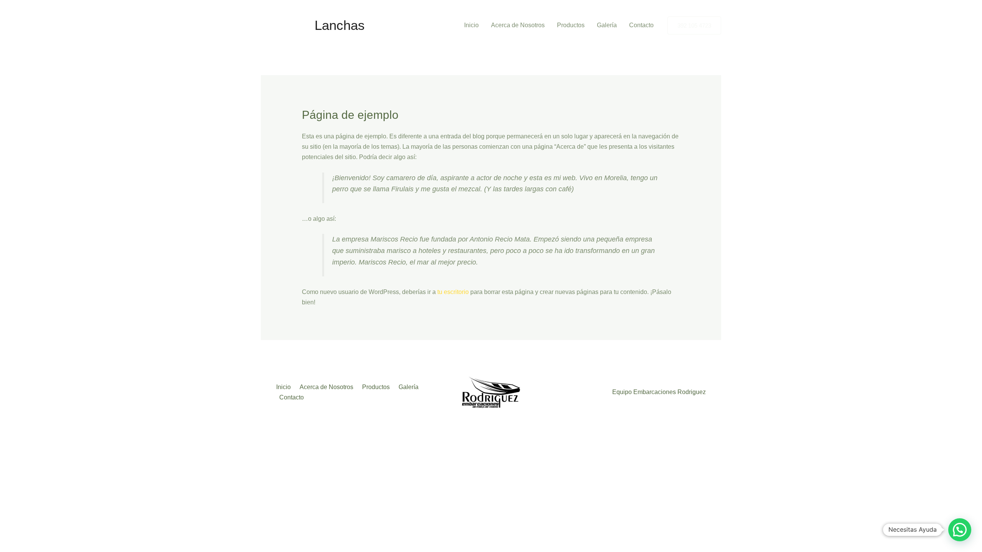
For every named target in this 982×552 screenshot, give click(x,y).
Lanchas (340, 25)
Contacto (641, 25)
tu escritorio (453, 292)
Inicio (471, 25)
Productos (571, 25)
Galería (607, 25)
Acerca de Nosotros (518, 25)
